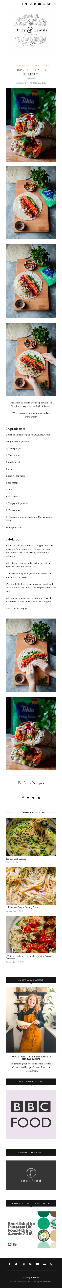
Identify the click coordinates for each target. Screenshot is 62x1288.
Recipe (45, 65)
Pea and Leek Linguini (16, 859)
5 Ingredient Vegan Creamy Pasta (22, 907)
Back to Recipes (31, 783)
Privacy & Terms (31, 1277)
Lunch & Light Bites (26, 65)
